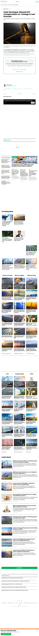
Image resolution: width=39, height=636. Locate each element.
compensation (15, 88)
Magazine (16, 4)
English (17, 1)
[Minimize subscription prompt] (37, 631)
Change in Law (9, 88)
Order (28, 88)
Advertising (4, 602)
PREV (5, 93)
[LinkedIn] (21, 601)
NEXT (34, 93)
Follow (5, 45)
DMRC (19, 88)
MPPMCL (25, 88)
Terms (19, 604)
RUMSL (31, 88)
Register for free (19, 71)
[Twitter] (19, 601)
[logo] (3, 2)
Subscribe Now (6, 634)
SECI (4, 90)
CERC (27, 49)
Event (9, 4)
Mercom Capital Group (28, 602)
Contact (16, 602)
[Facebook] (17, 601)
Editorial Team (10, 602)
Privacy (35, 602)
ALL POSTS (19, 93)
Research (6, 4)
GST (21, 88)
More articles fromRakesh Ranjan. (12, 85)
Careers (20, 602)
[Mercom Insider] (6, 9)
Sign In (25, 69)
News (2, 4)
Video (12, 4)
